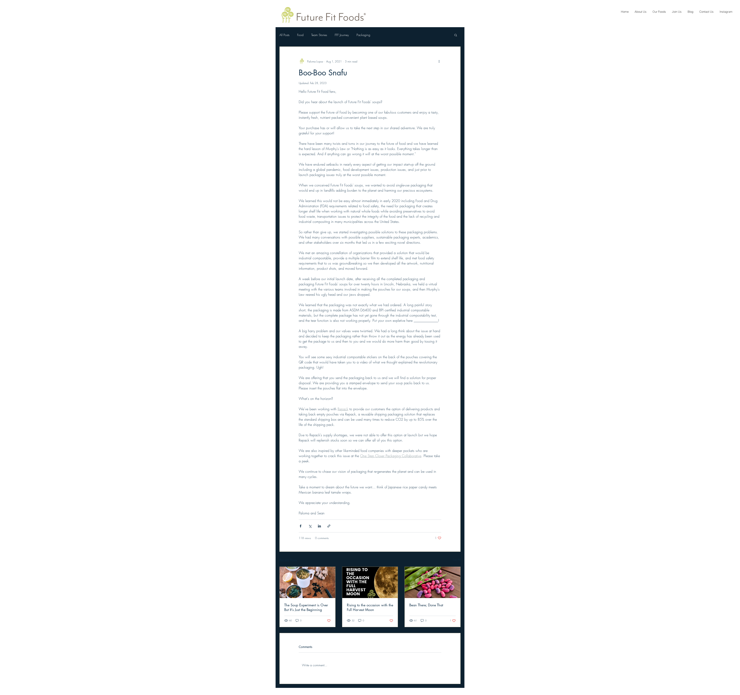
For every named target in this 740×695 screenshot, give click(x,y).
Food (300, 35)
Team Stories (319, 35)
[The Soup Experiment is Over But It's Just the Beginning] (307, 582)
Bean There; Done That (426, 605)
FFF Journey (342, 35)
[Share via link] (329, 526)
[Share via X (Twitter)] (310, 526)
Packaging (363, 35)
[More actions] (439, 61)
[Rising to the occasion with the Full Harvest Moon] (370, 582)
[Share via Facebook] (300, 526)
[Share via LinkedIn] (319, 526)
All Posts (284, 35)
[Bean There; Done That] (432, 582)
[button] (455, 34)
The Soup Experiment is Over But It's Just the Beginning (306, 607)
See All (457, 559)
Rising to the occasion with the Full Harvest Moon (370, 607)
